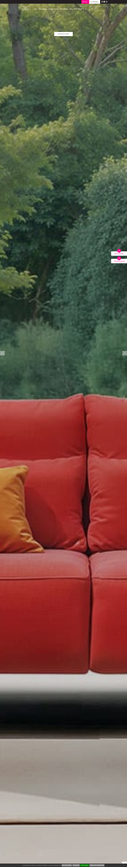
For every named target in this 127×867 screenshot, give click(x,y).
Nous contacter (119, 253)
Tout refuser (76, 865)
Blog (85, 2)
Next (124, 353)
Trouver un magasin (119, 261)
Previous (2, 353)
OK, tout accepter (66, 865)
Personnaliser (84, 865)
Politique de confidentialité (97, 865)
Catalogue (95, 2)
